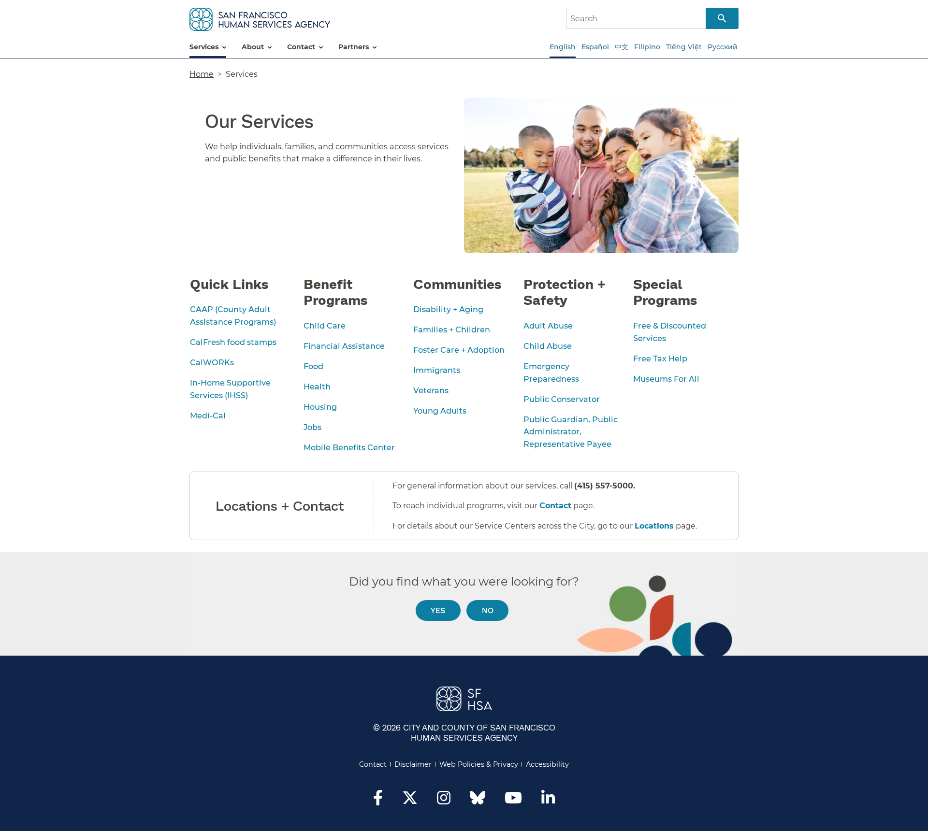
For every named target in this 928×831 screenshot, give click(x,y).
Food (313, 366)
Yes (438, 610)
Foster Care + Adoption (459, 350)
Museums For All (666, 379)
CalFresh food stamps (233, 342)
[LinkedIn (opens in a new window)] (548, 800)
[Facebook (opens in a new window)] (378, 800)
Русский (723, 47)
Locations (654, 525)
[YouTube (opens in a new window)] (513, 800)
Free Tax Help (660, 358)
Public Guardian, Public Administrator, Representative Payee (570, 432)
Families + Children (451, 329)
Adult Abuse (548, 325)
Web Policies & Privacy (478, 764)
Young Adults (439, 411)
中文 (621, 47)
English (563, 47)
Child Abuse (547, 346)
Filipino (647, 47)
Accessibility (547, 764)
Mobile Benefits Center (349, 447)
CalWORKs (212, 362)
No (487, 610)
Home (201, 74)
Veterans (431, 390)
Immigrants (436, 370)
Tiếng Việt (684, 47)
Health (317, 386)
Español (595, 47)
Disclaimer (413, 764)
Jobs (312, 427)
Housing (320, 407)
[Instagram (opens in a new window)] (443, 800)
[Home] (259, 17)
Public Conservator (561, 399)
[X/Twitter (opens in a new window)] (410, 800)
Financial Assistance (344, 346)
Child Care (325, 325)
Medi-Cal (208, 415)
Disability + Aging (448, 309)
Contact (555, 505)
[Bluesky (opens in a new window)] (477, 802)
